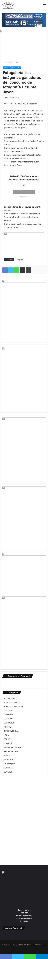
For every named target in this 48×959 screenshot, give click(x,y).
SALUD (7, 755)
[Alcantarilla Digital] (8, 5)
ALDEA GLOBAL (10, 702)
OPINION (7, 739)
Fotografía (19, 260)
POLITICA (8, 743)
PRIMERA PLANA (16, 67)
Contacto (24, 921)
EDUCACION (9, 723)
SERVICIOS (8, 760)
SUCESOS (8, 772)
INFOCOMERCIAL (11, 731)
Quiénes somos (24, 910)
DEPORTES (8, 715)
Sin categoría (9, 764)
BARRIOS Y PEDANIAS (13, 706)
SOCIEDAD (8, 768)
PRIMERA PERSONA (12, 747)
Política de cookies (24, 915)
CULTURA (14, 62)
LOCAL (7, 735)
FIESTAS (7, 727)
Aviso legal (24, 913)
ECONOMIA (8, 719)
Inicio (6, 62)
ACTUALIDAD (9, 698)
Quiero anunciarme (24, 918)
